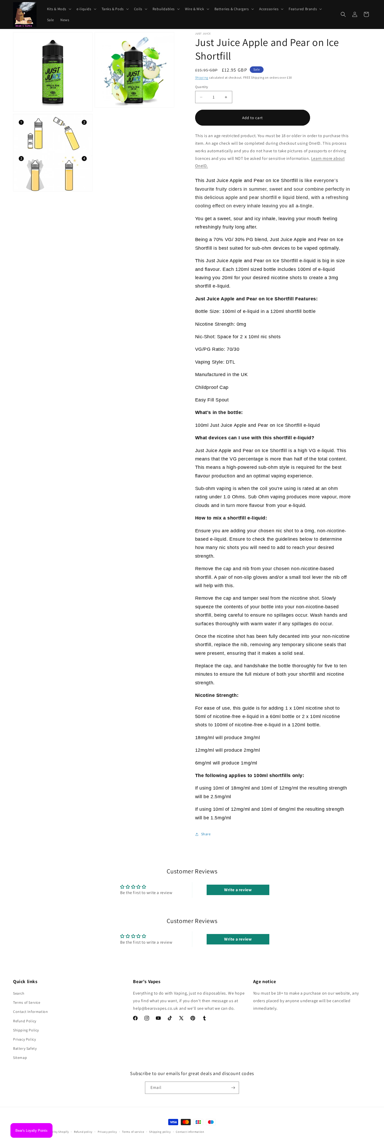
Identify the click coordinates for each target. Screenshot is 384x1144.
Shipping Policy (26, 1030)
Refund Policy (24, 1021)
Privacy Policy (24, 1039)
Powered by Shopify (55, 1132)
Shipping (201, 77)
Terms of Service (26, 1002)
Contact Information (30, 1011)
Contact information (190, 1132)
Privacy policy (107, 1132)
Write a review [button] (238, 889)
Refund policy (83, 1132)
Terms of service (133, 1132)
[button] (59, 8)
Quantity (201, 87)
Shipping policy (160, 1132)
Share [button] (206, 834)
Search (19, 993)
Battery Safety (25, 1048)
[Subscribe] (233, 1088)
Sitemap (20, 1057)
